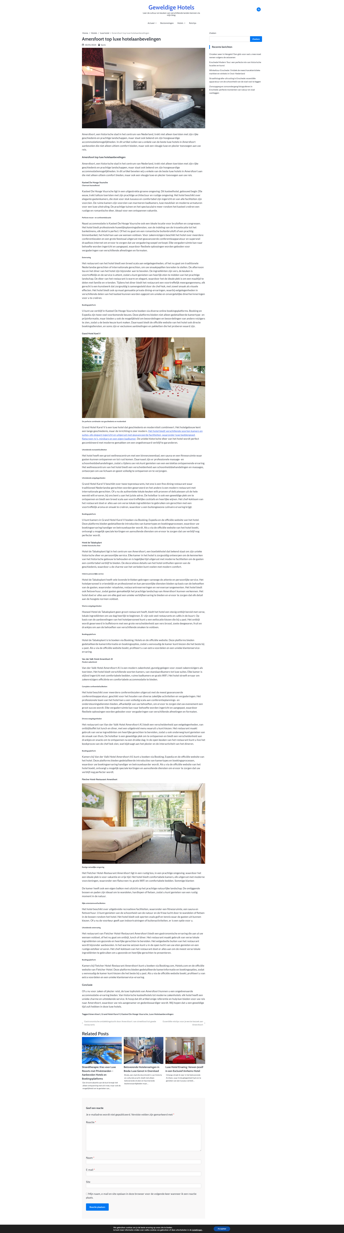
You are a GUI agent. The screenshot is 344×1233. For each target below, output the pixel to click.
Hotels (180, 23)
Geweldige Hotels (171, 7)
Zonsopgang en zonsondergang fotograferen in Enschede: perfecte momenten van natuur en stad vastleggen (232, 89)
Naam (90, 1157)
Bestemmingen (167, 23)
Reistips (192, 23)
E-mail (90, 1169)
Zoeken (212, 33)
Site (88, 1181)
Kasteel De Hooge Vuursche (134, 1014)
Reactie (91, 1122)
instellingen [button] (197, 1230)
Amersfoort (94, 1014)
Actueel (151, 23)
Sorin (103, 44)
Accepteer (222, 1228)
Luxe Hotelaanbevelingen (161, 1014)
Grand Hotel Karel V (110, 1014)
